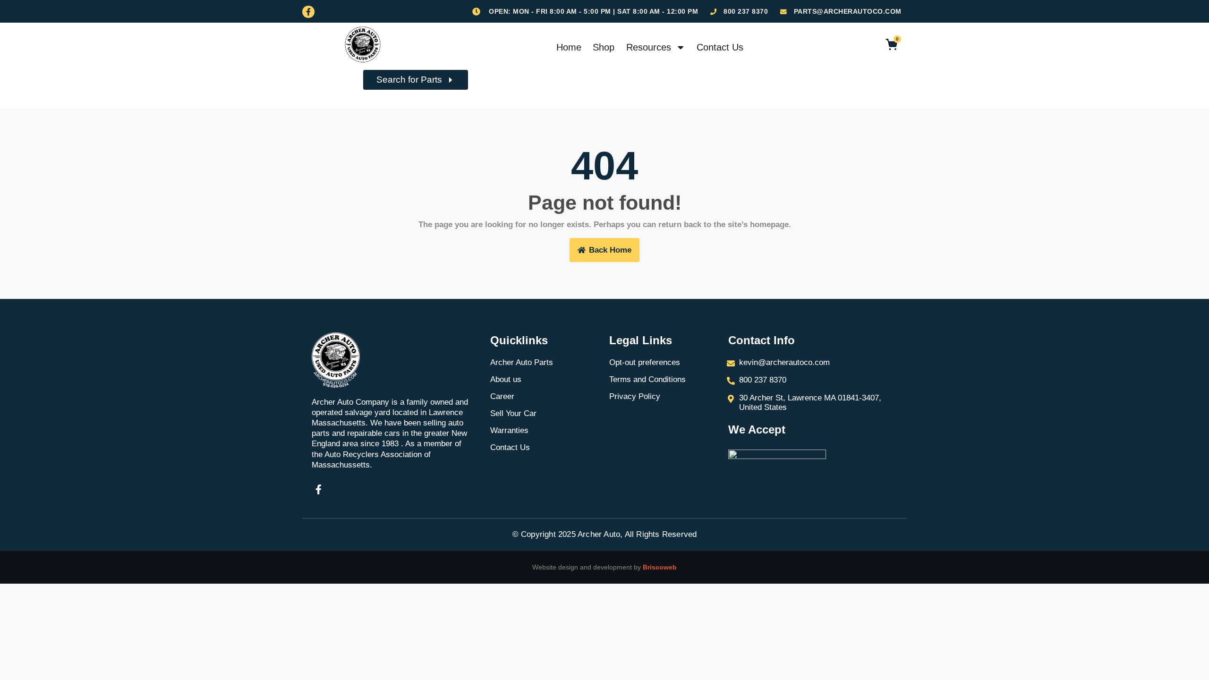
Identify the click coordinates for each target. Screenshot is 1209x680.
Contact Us (720, 47)
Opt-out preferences (644, 362)
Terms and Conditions (647, 379)
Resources (648, 47)
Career (502, 396)
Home (568, 47)
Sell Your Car (513, 413)
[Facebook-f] (308, 12)
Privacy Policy (634, 396)
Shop (603, 47)
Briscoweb (660, 567)
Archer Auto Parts (521, 362)
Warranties (509, 430)
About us (505, 379)
